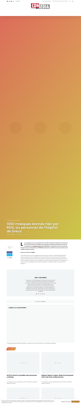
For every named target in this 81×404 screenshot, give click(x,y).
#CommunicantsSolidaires (13, 220)
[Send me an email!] (42, 294)
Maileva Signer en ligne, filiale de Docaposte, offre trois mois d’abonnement (57, 376)
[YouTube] (11, 1)
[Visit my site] (44, 294)
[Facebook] (7, 1)
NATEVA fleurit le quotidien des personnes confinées (22, 376)
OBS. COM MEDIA (11, 234)
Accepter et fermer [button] (75, 401)
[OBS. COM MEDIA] (40, 273)
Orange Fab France (36, 246)
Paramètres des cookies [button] (66, 401)
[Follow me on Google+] (40, 294)
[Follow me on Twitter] (36, 294)
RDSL (33, 252)
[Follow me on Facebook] (38, 294)
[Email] (13, 1)
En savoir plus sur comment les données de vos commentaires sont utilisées (41, 343)
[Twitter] (9, 1)
